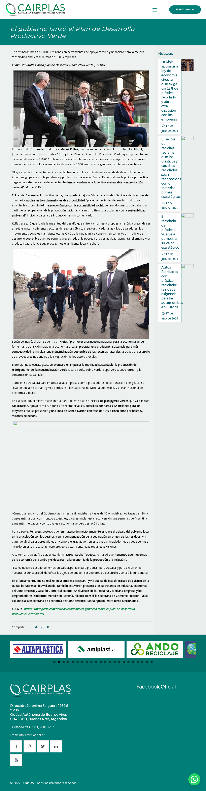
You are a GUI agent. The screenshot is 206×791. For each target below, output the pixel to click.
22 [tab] (151, 662)
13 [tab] (110, 662)
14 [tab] (114, 662)
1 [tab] (54, 662)
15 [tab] (119, 662)
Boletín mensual (185, 9)
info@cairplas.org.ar (31, 735)
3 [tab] (64, 662)
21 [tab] (147, 662)
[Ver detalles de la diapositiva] (38, 649)
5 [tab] (73, 662)
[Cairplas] (35, 9)
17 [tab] (128, 662)
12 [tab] (105, 662)
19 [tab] (138, 662)
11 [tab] (101, 662)
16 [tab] (124, 662)
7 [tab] (82, 662)
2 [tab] (59, 662)
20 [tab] (142, 662)
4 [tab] (68, 662)
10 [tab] (96, 662)
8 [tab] (87, 662)
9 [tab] (91, 662)
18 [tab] (133, 662)
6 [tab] (77, 662)
